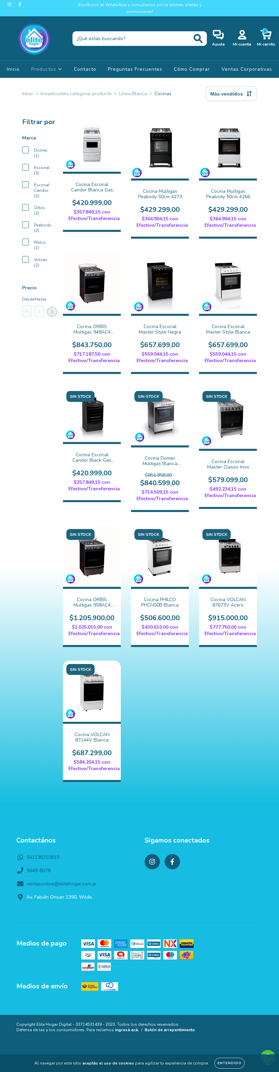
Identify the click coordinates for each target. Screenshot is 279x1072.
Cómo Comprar (192, 69)
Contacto (85, 69)
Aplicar (52, 312)
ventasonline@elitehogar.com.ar (62, 884)
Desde (27, 299)
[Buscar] (198, 39)
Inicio (13, 69)
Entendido (229, 1063)
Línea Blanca (133, 93)
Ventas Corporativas (246, 69)
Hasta (39, 299)
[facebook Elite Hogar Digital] (19, 4)
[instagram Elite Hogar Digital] (10, 4)
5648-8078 (38, 870)
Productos (44, 69)
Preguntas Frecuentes (135, 69)
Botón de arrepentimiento (170, 1030)
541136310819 (43, 857)
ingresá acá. (127, 1030)
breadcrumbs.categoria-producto (76, 93)
